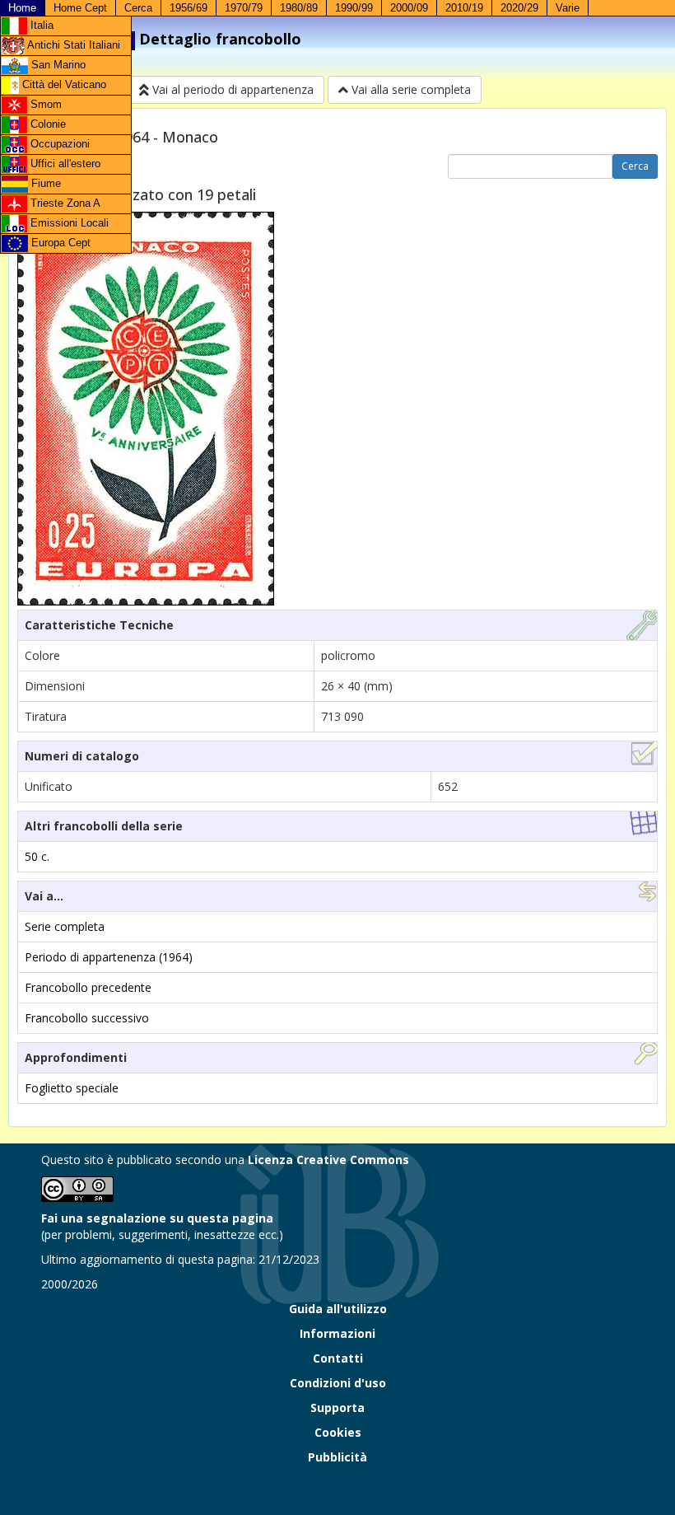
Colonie (46, 124)
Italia (40, 25)
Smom (44, 104)
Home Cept (80, 8)
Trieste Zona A (63, 203)
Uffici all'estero (63, 163)
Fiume (44, 183)
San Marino (57, 64)
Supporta (337, 1407)
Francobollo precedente (88, 987)
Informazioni (337, 1333)
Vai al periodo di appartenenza (231, 89)
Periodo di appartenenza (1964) (109, 957)
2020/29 (519, 8)
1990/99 (354, 8)
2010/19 (464, 8)
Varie (568, 8)
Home (22, 8)
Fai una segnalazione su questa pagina (157, 1218)
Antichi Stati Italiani (72, 45)
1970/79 (244, 8)
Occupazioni (58, 144)
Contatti (338, 1358)
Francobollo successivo (87, 1018)
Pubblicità (337, 1457)
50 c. (37, 856)
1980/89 (299, 8)
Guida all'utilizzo (338, 1308)
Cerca (138, 8)
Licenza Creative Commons (328, 1159)
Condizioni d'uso (338, 1383)
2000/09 (409, 8)
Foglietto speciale (72, 1088)
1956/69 (188, 8)
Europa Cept (59, 242)
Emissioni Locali (68, 223)
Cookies (337, 1432)
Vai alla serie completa (409, 89)
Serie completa (65, 926)
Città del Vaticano (62, 84)
